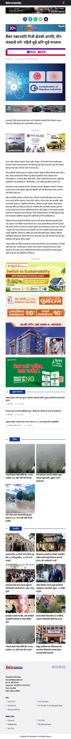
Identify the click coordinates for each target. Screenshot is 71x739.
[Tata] (55, 144)
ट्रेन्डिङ (15, 439)
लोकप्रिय (16, 528)
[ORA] (35, 109)
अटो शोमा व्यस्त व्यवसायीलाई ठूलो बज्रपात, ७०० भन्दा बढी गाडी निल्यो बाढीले (19, 518)
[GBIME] (35, 144)
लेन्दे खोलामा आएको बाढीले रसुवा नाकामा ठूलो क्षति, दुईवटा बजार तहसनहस (49, 478)
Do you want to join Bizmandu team (50, 705)
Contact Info (12, 705)
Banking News (12, 724)
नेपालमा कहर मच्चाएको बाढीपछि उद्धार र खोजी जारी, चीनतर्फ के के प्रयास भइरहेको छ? (33, 411)
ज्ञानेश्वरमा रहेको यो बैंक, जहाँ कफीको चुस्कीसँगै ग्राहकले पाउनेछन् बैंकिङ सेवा (20, 619)
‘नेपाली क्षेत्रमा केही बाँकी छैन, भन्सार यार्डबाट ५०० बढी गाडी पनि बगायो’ (19, 476)
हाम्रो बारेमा (11, 701)
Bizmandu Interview (44, 724)
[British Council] (35, 52)
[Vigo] (15, 144)
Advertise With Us (13, 709)
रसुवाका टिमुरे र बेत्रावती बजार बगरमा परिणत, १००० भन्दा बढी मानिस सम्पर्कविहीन (32, 421)
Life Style (41, 720)
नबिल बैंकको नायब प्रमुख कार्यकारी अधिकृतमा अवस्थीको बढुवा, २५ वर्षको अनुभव (50, 588)
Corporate (11, 720)
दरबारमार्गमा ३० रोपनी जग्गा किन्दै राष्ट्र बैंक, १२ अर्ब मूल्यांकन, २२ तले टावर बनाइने (20, 557)
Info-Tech (11, 728)
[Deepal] (35, 10)
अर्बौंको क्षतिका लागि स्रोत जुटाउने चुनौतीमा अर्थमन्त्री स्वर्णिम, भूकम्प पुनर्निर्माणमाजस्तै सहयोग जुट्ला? (35, 399)
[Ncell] (35, 28)
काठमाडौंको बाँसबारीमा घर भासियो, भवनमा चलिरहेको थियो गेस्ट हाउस (50, 617)
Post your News (43, 701)
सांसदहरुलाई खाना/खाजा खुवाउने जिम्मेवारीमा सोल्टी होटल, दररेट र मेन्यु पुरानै (20, 588)
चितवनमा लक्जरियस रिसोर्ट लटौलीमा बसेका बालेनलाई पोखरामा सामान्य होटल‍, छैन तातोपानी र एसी (50, 557)
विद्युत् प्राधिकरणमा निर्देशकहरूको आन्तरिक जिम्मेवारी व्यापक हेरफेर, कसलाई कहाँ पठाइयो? (49, 650)
